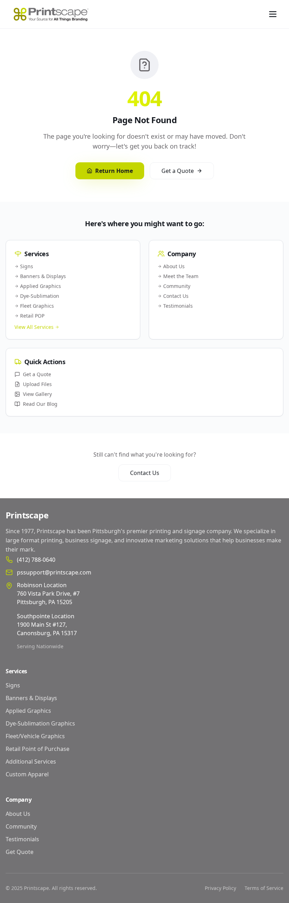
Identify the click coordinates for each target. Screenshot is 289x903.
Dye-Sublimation (39, 296)
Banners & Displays (43, 276)
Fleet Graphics (37, 305)
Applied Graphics (40, 286)
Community (176, 286)
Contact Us (176, 296)
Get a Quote (177, 171)
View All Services (34, 327)
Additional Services (31, 761)
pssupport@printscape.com (54, 572)
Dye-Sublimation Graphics (40, 723)
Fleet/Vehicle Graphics (35, 736)
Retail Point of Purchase (37, 749)
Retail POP (32, 315)
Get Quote (19, 852)
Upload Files (37, 384)
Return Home (114, 171)
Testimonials (178, 305)
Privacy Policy (220, 888)
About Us (174, 266)
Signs (26, 266)
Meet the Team (180, 276)
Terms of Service (264, 888)
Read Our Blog (40, 404)
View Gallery (37, 394)
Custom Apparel (27, 774)
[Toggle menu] (273, 14)
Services (16, 671)
